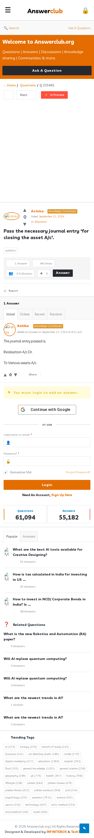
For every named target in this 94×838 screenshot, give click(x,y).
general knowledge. (39, 768)
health (53, 775)
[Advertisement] (47, 149)
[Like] (24, 210)
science (65, 797)
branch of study (55, 746)
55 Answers (27, 561)
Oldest (25, 314)
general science (72, 768)
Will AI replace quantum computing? (35, 659)
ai (10, 746)
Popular (12, 536)
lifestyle (13, 783)
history (74, 775)
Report (13, 290)
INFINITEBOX (57, 832)
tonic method (63, 804)
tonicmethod (16, 812)
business (14, 754)
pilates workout (47, 790)
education (49, 761)
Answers (29, 536)
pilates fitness (17, 790)
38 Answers (27, 611)
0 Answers (18, 646)
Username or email (18, 434)
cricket (71, 754)
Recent (40, 314)
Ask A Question (79, 28)
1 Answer (17, 704)
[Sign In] (85, 10)
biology (28, 746)
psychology (16, 797)
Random (56, 314)
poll (71, 790)
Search (14, 28)
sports (12, 804)
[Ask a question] (84, 828)
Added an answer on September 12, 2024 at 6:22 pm (49, 332)
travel (40, 812)
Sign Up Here (61, 495)
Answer (63, 272)
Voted (10, 314)
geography (15, 775)
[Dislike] (24, 224)
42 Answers (27, 586)
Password (11, 453)
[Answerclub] (46, 10)
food (11, 768)
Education (41, 221)
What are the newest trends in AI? (33, 698)
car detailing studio (43, 754)
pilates (35, 783)
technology (36, 804)
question (10, 250)
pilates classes (60, 783)
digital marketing (19, 761)
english (72, 761)
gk (36, 775)
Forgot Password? (78, 472)
